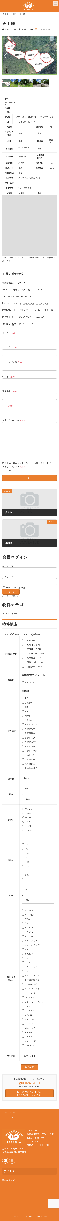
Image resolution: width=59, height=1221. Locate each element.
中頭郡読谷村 (30, 742)
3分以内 (28, 817)
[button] (53, 56)
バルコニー (29, 1036)
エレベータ (29, 1023)
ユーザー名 (7, 565)
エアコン (28, 971)
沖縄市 (27, 715)
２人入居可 (29, 910)
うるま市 (28, 720)
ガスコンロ (29, 927)
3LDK (27, 862)
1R (25, 840)
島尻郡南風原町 (31, 763)
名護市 (27, 711)
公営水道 (28, 1015)
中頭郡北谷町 (30, 746)
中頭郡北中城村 (31, 750)
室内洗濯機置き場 (32, 980)
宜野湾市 (28, 702)
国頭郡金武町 (30, 737)
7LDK (27, 879)
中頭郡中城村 (30, 755)
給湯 (26, 949)
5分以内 (28, 821)
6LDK (27, 875)
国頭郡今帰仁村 (31, 724)
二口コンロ (29, 932)
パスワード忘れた (10, 596)
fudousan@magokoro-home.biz (33, 303)
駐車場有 (28, 1032)
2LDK (27, 853)
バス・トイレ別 (31, 967)
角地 (26, 923)
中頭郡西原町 (30, 759)
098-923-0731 (13, 296)
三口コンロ (29, 936)
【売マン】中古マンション (35, 653)
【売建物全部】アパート (35, 658)
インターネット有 (32, 988)
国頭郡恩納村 (30, 733)
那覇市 (27, 698)
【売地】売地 (30, 640)
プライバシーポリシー (11, 1112)
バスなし (28, 958)
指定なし (28, 809)
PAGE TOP (54, 1181)
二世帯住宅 (29, 1045)
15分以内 (28, 830)
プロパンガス (30, 1010)
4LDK (27, 866)
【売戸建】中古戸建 (33, 649)
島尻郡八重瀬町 (31, 768)
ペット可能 (29, 914)
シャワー (28, 962)
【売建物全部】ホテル (34, 662)
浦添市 (27, 707)
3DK (26, 857)
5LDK (27, 870)
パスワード (7, 576)
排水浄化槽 (29, 1019)
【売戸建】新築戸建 (33, 644)
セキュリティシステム (34, 1002)
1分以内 (28, 813)
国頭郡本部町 (30, 728)
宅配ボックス (30, 1028)
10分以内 (28, 825)
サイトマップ (7, 1118)
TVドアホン (29, 997)
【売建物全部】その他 (34, 666)
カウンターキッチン (33, 945)
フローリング (30, 1041)
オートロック (30, 993)
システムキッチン (32, 940)
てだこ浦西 (29, 682)
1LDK (27, 844)
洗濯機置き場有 (31, 984)
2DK (26, 848)
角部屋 (27, 919)
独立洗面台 (29, 954)
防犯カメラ (29, 1006)
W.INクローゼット (32, 975)
